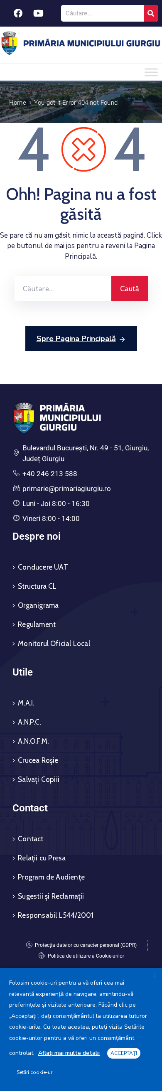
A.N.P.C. (29, 722)
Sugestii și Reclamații (51, 896)
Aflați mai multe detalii (69, 1053)
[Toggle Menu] (151, 72)
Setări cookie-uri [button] (35, 1072)
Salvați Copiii (38, 779)
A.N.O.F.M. (33, 741)
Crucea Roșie (38, 760)
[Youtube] (38, 13)
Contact (30, 839)
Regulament (37, 624)
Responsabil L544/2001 (55, 915)
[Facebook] (18, 13)
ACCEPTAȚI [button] (123, 1053)
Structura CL (37, 586)
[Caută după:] (63, 288)
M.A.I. (26, 703)
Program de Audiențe (51, 877)
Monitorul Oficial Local (54, 643)
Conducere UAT (43, 567)
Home (17, 102)
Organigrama (38, 605)
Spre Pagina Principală (76, 339)
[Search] (151, 13)
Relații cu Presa (42, 858)
